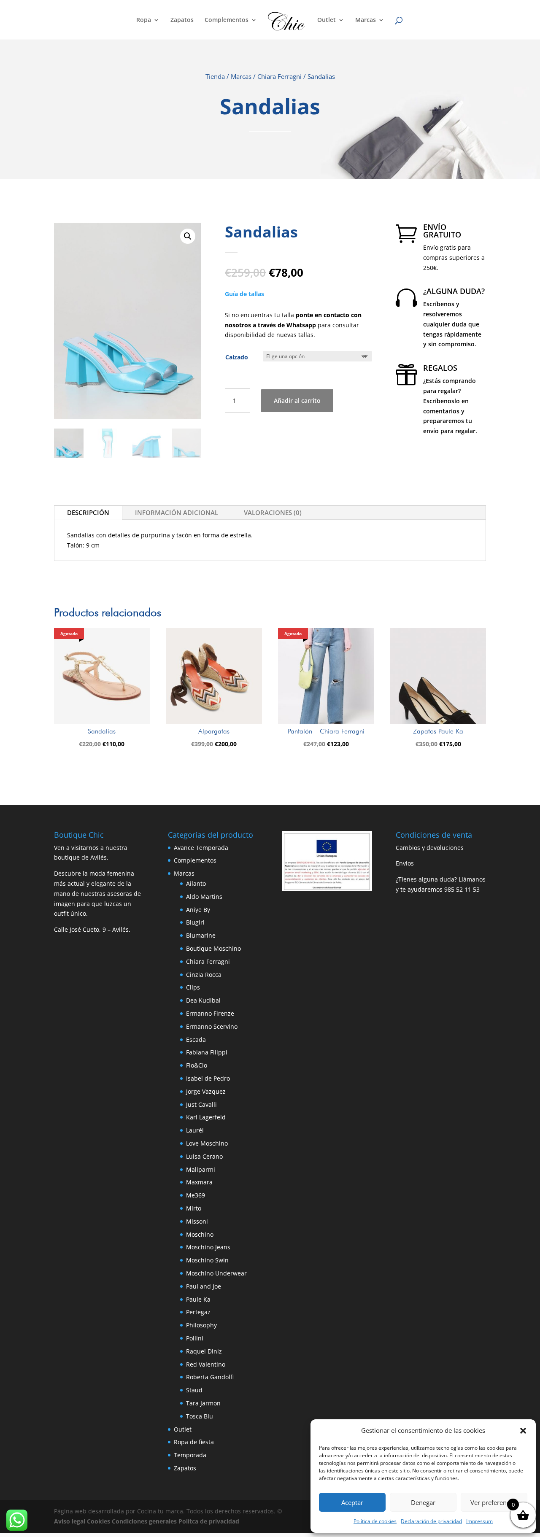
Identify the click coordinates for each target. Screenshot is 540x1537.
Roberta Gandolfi (210, 1377)
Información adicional (176, 512)
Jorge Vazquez (206, 1091)
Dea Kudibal (203, 1000)
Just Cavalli (201, 1104)
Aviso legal (69, 1521)
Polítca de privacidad (208, 1521)
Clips (193, 987)
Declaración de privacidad (431, 1521)
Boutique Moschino (213, 948)
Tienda (215, 76)
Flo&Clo (196, 1065)
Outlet (326, 20)
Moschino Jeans (208, 1247)
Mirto (193, 1208)
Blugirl (195, 922)
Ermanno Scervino (212, 1026)
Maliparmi (200, 1169)
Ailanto (196, 883)
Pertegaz (198, 1312)
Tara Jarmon (203, 1403)
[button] (523, 1430)
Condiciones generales (144, 1521)
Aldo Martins (204, 897)
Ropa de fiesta (194, 1442)
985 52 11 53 (462, 889)
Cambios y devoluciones (430, 848)
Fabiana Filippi (206, 1052)
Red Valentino (205, 1364)
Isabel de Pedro (208, 1078)
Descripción (88, 512)
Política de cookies (375, 1521)
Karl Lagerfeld (206, 1117)
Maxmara (199, 1182)
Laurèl (195, 1130)
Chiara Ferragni (279, 76)
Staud (194, 1390)
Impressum (479, 1521)
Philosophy (201, 1325)
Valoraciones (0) (273, 512)
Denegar (423, 1502)
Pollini (194, 1338)
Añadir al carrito (297, 400)
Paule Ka (198, 1299)
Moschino (199, 1234)
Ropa (143, 20)
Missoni (197, 1221)
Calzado (236, 357)
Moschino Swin (207, 1260)
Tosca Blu (199, 1416)
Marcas (365, 20)
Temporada (190, 1455)
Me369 (195, 1195)
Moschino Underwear (216, 1273)
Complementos (226, 20)
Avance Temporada (201, 848)
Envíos (405, 863)
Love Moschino (207, 1143)
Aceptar (352, 1502)
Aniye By (198, 910)
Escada (196, 1039)
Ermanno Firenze (210, 1013)
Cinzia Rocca (203, 975)
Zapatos (182, 20)
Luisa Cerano (204, 1156)
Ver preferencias (494, 1502)
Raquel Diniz (204, 1351)
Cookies (98, 1521)
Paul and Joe (203, 1286)
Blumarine (201, 935)
